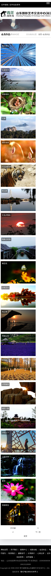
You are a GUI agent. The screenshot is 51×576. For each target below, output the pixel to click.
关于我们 (14, 550)
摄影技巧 (21, 553)
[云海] (18, 138)
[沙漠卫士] (18, 307)
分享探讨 (31, 553)
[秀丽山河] (18, 355)
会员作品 (46, 34)
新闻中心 (23, 550)
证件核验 (4, 5)
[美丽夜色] (18, 525)
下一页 (38, 532)
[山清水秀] (18, 476)
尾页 (25, 536)
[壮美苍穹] (18, 90)
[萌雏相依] (18, 114)
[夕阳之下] (18, 452)
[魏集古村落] (18, 259)
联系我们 (11, 553)
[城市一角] (18, 428)
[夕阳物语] (18, 404)
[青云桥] (18, 210)
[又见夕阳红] (18, 235)
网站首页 (4, 550)
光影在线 (33, 550)
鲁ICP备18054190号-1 (29, 572)
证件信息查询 (15, 5)
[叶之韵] (18, 380)
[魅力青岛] (18, 65)
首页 (40, 34)
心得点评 (40, 553)
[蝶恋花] (18, 283)
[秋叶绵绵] (18, 162)
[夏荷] (18, 500)
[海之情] (18, 331)
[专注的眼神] (18, 186)
